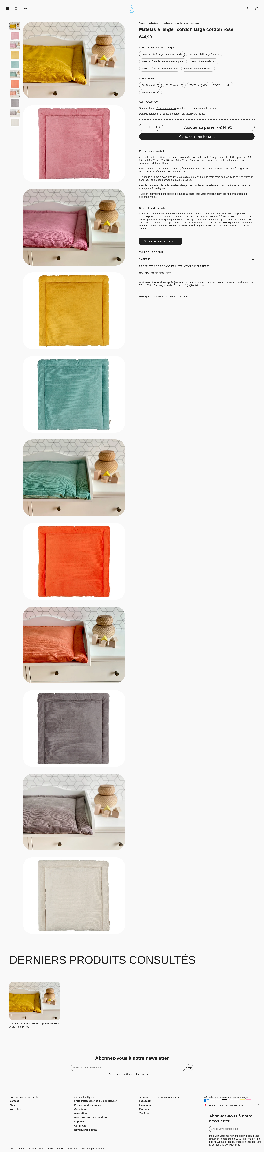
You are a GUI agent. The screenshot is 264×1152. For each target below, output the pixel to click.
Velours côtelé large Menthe (204, 54)
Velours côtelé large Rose (198, 68)
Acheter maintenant (197, 136)
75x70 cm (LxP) (198, 85)
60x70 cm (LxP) (174, 85)
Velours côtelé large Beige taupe (160, 68)
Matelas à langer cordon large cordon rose (35, 1005)
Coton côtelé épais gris (203, 61)
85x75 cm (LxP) (150, 92)
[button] (16, 8)
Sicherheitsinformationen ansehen (160, 241)
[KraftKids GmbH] (132, 8)
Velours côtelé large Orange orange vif (163, 61)
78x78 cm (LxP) (222, 85)
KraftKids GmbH (44, 1148)
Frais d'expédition (166, 108)
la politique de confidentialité (224, 1144)
